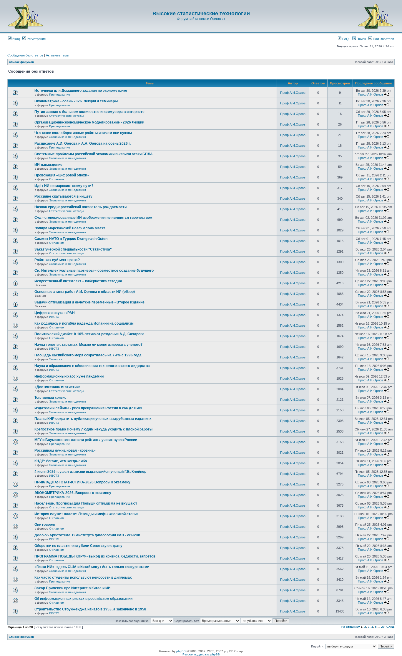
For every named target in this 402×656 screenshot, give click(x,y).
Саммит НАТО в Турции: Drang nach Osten (70, 239)
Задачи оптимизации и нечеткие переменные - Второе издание (89, 302)
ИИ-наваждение (48, 165)
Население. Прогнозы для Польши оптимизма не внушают (85, 503)
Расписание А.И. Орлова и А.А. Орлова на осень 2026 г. (82, 143)
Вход (15, 39)
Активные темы (57, 55)
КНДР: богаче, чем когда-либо (60, 461)
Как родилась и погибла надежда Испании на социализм (84, 323)
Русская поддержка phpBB (201, 654)
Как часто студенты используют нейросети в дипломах (83, 577)
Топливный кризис (50, 397)
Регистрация (36, 39)
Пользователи (383, 39)
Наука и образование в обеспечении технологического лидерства (92, 366)
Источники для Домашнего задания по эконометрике (80, 91)
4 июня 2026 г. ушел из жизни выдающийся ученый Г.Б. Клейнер (90, 472)
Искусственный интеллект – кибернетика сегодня (78, 281)
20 (383, 626)
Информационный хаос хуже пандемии (69, 376)
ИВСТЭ (54, 316)
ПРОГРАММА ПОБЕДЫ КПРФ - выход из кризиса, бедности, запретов (94, 556)
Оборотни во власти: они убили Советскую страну (78, 546)
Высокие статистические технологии (201, 13)
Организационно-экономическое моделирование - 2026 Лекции (89, 122)
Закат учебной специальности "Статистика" (73, 249)
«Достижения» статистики (57, 387)
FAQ (345, 39)
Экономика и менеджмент (67, 136)
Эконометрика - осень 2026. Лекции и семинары (76, 101)
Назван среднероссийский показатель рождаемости (80, 207)
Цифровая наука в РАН (54, 313)
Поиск (361, 39)
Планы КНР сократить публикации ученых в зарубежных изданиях (93, 419)
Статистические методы (66, 115)
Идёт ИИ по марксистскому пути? (63, 186)
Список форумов (21, 62)
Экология (55, 359)
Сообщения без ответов (25, 55)
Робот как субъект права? (57, 260)
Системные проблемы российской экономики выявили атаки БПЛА (93, 154)
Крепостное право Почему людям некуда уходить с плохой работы (93, 429)
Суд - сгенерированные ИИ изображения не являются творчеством (93, 218)
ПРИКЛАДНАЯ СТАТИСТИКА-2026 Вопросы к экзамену (82, 482)
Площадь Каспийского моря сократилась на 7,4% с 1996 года (88, 355)
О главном (56, 179)
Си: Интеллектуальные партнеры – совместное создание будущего (94, 270)
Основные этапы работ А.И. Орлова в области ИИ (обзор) (84, 292)
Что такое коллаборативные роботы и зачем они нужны (83, 133)
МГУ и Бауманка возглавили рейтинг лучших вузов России (85, 440)
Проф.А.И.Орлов (292, 92)
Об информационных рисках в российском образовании (83, 599)
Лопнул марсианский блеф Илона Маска (70, 228)
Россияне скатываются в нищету (63, 196)
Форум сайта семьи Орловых (201, 19)
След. (390, 626)
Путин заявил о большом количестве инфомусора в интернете (89, 112)
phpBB (181, 651)
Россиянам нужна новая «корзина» (65, 450)
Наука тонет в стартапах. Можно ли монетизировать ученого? (88, 345)
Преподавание (59, 94)
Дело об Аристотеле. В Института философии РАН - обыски (87, 535)
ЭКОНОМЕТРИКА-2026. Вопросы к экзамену (72, 493)
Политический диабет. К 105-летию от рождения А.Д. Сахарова (89, 334)
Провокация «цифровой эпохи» (61, 175)
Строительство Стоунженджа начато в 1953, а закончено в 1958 (90, 609)
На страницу (350, 626)
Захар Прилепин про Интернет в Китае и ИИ (72, 588)
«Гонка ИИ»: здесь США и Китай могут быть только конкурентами (91, 567)
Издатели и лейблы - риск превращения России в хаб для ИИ (88, 408)
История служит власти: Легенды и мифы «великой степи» (86, 514)
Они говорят (45, 525)
